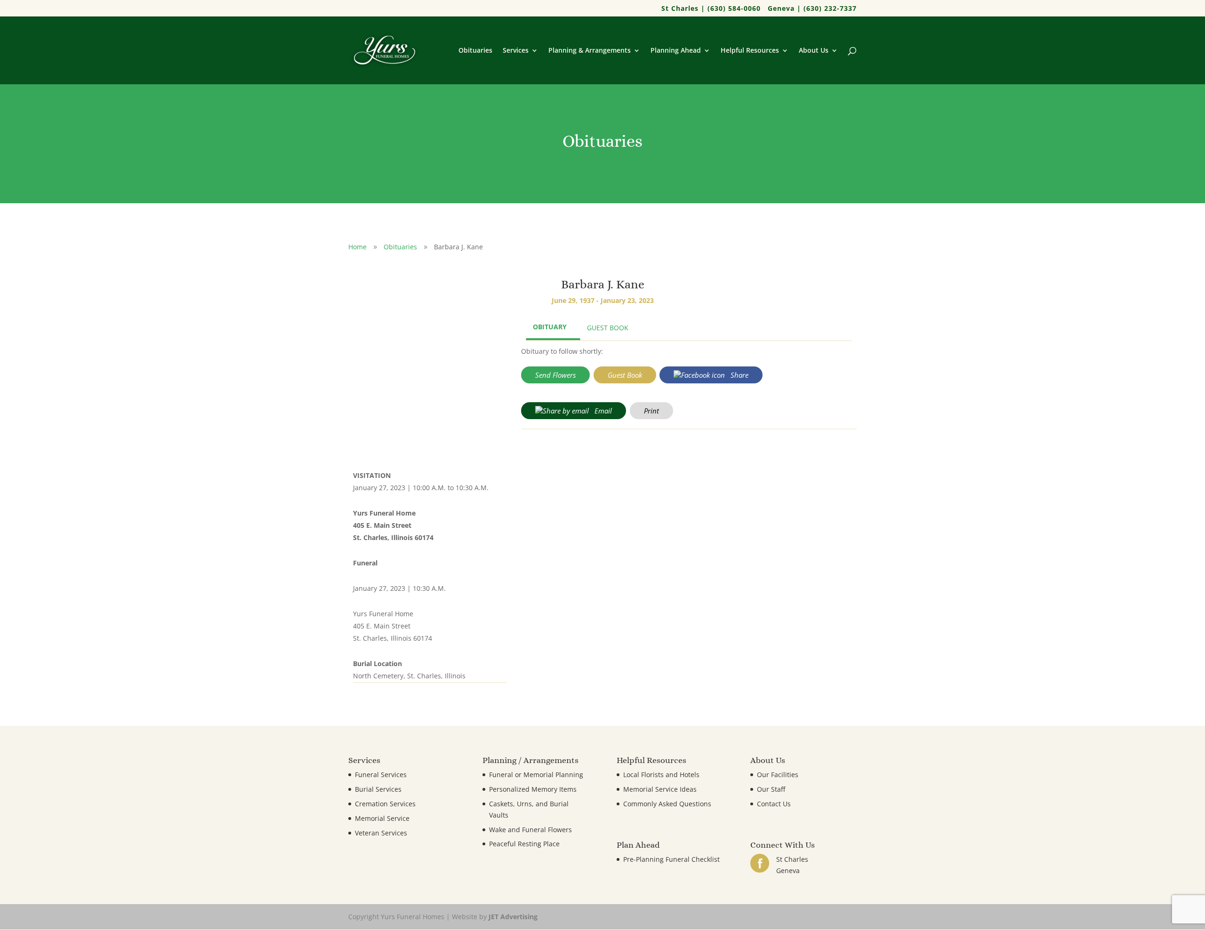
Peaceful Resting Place (524, 843)
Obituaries (475, 51)
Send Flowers (555, 375)
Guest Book (625, 375)
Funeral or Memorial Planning (536, 774)
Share (738, 375)
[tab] (553, 328)
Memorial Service (382, 818)
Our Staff (771, 789)
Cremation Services (385, 803)
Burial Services (378, 789)
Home (357, 246)
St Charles (792, 859)
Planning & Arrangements (589, 51)
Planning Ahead (676, 51)
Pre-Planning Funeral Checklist (671, 859)
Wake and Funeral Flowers (530, 829)
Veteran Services (381, 832)
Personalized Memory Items (533, 789)
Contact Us (774, 803)
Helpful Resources (750, 51)
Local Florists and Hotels (661, 774)
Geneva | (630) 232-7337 (812, 9)
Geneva (788, 870)
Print (651, 410)
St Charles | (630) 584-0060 (711, 9)
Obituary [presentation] (550, 326)
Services (516, 51)
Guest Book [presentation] (607, 327)
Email (602, 410)
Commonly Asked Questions (667, 803)
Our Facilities (777, 774)
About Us (813, 51)
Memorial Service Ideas (660, 789)
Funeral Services (381, 774)
